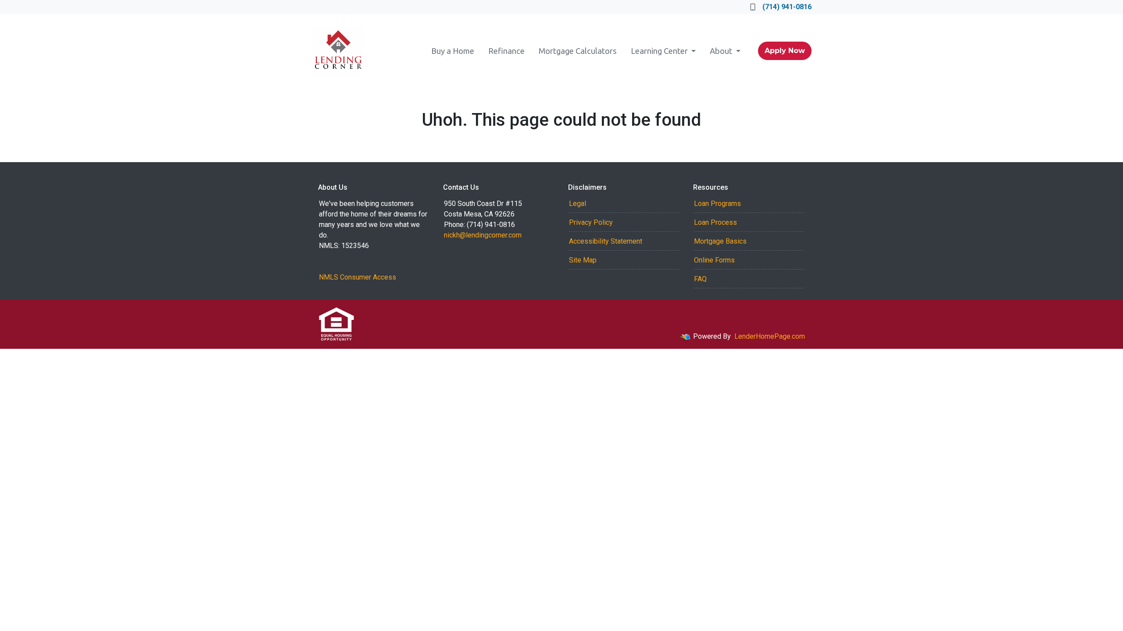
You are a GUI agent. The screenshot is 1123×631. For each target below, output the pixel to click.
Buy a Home (452, 50)
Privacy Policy (591, 222)
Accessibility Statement (605, 241)
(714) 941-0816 (787, 7)
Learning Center (660, 50)
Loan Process (715, 222)
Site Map (583, 260)
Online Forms (714, 260)
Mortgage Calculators (578, 50)
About (722, 50)
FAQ (700, 279)
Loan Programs (717, 203)
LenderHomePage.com (769, 336)
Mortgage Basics (720, 241)
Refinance (506, 50)
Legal (577, 203)
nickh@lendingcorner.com (483, 235)
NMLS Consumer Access (357, 277)
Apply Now (785, 50)
